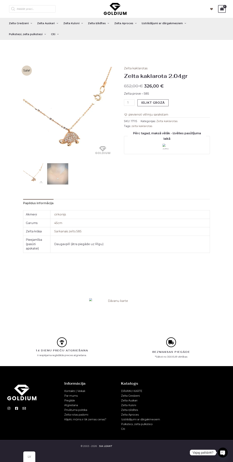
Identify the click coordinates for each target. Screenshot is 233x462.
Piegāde (69, 400)
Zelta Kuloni (71, 23)
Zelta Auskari (46, 23)
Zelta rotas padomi (76, 414)
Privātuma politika (75, 410)
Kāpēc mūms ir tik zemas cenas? (85, 419)
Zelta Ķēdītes (97, 23)
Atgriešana (71, 405)
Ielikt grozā (153, 102)
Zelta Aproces (123, 23)
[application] (30, 23)
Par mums (71, 395)
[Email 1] (24, 408)
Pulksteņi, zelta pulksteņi (26, 34)
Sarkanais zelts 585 (68, 231)
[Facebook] (16, 408)
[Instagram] (9, 408)
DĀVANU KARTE (131, 391)
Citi (53, 34)
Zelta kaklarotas (135, 68)
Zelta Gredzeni (19, 23)
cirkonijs (60, 214)
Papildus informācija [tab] (38, 203)
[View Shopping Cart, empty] (222, 9)
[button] (146, 114)
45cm (58, 223)
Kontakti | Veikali (74, 391)
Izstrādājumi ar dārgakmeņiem (162, 23)
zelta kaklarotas (141, 126)
